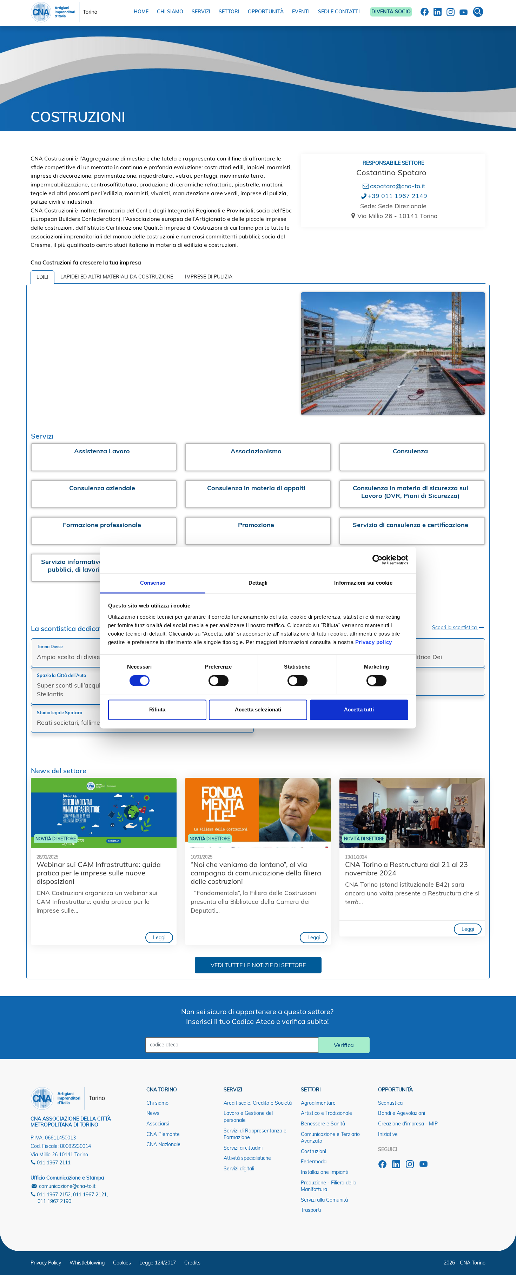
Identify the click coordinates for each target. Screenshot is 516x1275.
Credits (192, 1263)
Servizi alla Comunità (324, 1200)
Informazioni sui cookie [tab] (363, 583)
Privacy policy (373, 642)
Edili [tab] (42, 277)
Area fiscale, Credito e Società (258, 1103)
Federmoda (313, 1161)
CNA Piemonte (163, 1134)
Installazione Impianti (324, 1172)
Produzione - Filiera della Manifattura (328, 1186)
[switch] (219, 680)
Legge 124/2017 (157, 1263)
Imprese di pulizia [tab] (208, 277)
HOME (141, 11)
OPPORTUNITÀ (266, 11)
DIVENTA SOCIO (391, 11)
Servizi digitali (239, 1168)
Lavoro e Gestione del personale (248, 1116)
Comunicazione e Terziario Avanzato (330, 1137)
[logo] (64, 10)
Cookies (122, 1263)
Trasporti (311, 1210)
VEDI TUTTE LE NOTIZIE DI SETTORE (258, 964)
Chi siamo (157, 1103)
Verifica (344, 1045)
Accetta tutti (359, 710)
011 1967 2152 (53, 1194)
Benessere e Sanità (323, 1123)
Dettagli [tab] (258, 583)
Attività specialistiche (247, 1158)
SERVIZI (201, 11)
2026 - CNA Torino (464, 1263)
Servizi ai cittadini (243, 1148)
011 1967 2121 (90, 1194)
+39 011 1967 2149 (397, 195)
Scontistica (390, 1103)
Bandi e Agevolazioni (401, 1113)
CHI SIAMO (170, 11)
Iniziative (388, 1134)
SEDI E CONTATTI (339, 11)
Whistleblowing (87, 1263)
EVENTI (301, 11)
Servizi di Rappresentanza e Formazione (255, 1134)
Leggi (159, 937)
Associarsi (157, 1123)
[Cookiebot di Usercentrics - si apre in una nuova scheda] (377, 559)
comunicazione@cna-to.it (66, 1186)
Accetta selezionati (258, 710)
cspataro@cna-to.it (397, 186)
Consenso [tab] (152, 583)
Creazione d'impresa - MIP (408, 1123)
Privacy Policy (46, 1263)
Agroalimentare (318, 1103)
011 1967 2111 (53, 1162)
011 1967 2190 (54, 1201)
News (152, 1113)
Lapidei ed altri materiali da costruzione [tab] (116, 277)
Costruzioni (313, 1151)
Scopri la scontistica (455, 627)
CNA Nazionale (163, 1144)
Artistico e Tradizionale (326, 1113)
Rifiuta (157, 710)
